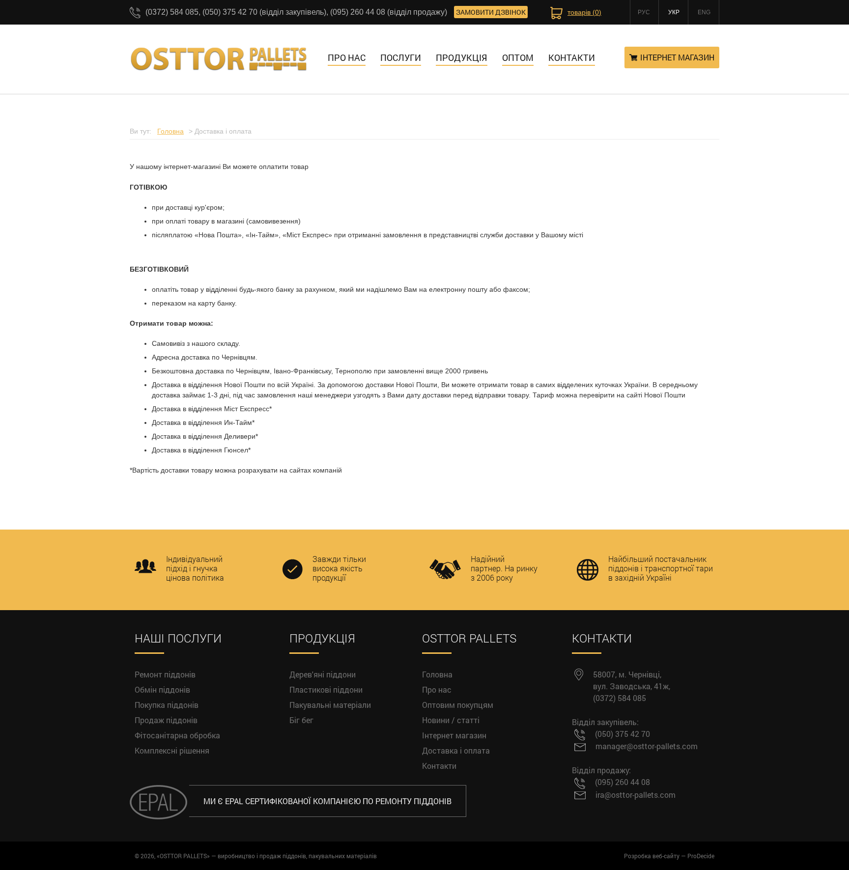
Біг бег (301, 720)
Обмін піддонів (162, 689)
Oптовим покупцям (457, 705)
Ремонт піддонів (165, 674)
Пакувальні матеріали (330, 705)
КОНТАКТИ (571, 57)
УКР (673, 12)
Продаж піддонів (166, 720)
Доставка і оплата (456, 750)
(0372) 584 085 (619, 698)
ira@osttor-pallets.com (635, 794)
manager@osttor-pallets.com (646, 746)
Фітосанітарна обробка (177, 735)
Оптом (518, 57)
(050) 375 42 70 (622, 734)
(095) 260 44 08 (622, 782)
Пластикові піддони (326, 689)
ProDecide (700, 856)
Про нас (347, 57)
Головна (437, 674)
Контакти (439, 765)
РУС (644, 12)
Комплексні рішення (172, 750)
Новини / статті (451, 720)
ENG (704, 12)
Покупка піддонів (166, 705)
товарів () (584, 12)
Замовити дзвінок (491, 12)
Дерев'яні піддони (322, 674)
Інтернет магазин (677, 57)
